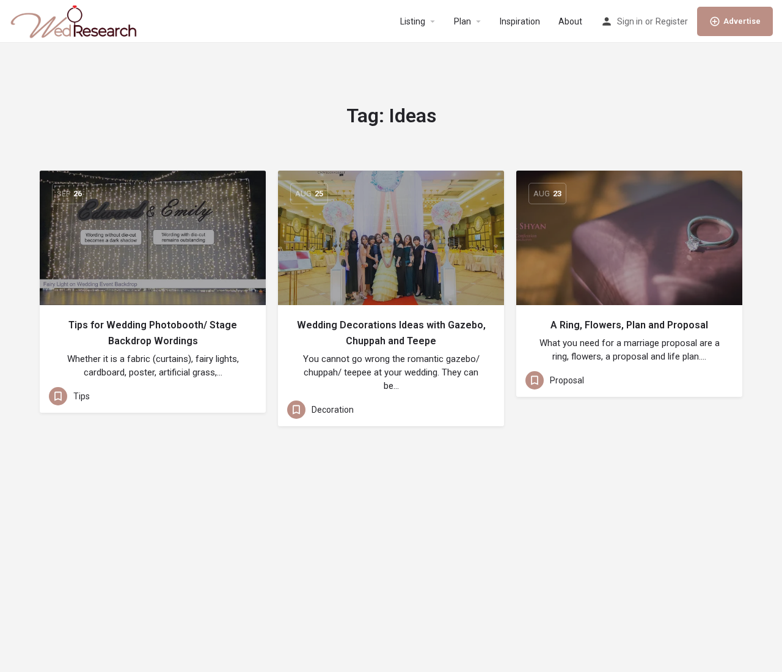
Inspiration (520, 21)
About (570, 21)
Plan (462, 21)
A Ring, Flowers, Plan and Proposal (629, 325)
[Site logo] (75, 21)
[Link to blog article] (153, 238)
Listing (412, 21)
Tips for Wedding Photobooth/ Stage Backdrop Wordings (152, 333)
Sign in (630, 21)
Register (672, 21)
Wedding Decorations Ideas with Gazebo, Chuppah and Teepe (391, 333)
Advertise (742, 21)
